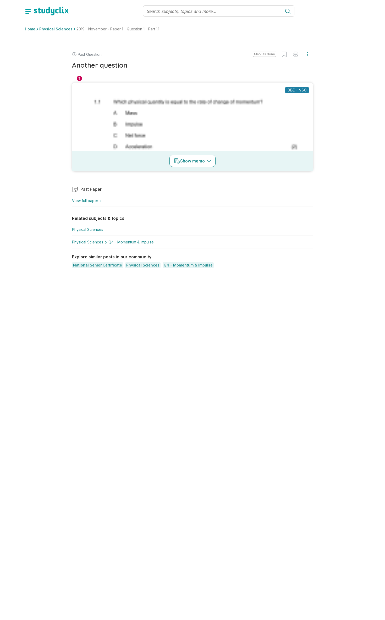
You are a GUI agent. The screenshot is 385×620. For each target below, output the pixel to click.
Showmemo (192, 161)
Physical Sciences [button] (56, 29)
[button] (97, 265)
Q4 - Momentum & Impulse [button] (131, 242)
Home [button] (30, 29)
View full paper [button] (85, 200)
